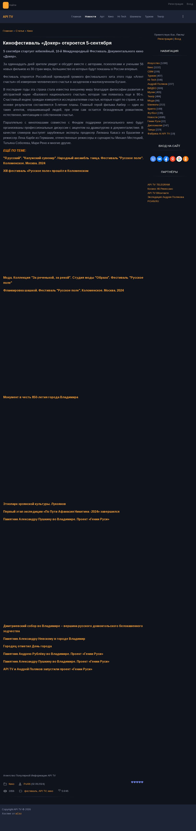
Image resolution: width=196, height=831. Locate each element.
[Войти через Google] (179, 159)
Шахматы (153, 104)
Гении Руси (154, 121)
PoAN (27, 783)
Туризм (152, 75)
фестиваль (30, 791)
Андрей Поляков (157, 84)
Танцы (151, 129)
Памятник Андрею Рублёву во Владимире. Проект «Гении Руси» (53, 653)
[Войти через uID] (153, 159)
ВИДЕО (152, 88)
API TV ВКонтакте (158, 193)
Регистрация (175, 3)
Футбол (152, 113)
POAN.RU (153, 201)
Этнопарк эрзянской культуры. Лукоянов (34, 504)
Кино (30, 30)
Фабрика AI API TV (159, 133)
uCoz (19, 813)
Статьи (20, 30)
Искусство (154, 63)
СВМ (150, 71)
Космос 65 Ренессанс (160, 188)
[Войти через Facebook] (166, 159)
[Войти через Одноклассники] (186, 159)
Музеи (151, 92)
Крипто (152, 108)
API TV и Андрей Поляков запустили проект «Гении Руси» (47, 669)
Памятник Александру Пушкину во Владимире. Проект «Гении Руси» (56, 519)
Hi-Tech (152, 79)
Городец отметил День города (27, 646)
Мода (151, 100)
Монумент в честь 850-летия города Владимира (40, 397)
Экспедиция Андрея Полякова (166, 197)
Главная (8, 30)
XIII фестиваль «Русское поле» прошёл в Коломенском (45, 170)
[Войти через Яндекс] (173, 159)
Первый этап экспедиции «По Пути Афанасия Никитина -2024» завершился (61, 511)
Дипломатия (155, 125)
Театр (151, 96)
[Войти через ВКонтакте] (160, 159)
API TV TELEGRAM (159, 184)
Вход (190, 3)
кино (50, 791)
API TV (8, 16)
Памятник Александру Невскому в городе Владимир (44, 638)
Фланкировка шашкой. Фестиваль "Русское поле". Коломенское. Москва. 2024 (63, 290)
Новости (153, 117)
